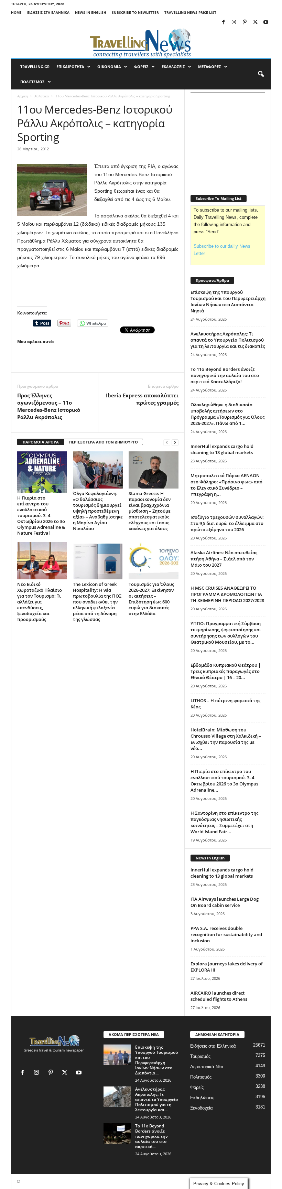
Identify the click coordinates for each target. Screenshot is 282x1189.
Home (16, 12)
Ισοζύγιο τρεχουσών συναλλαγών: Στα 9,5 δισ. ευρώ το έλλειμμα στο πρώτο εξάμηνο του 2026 (227, 523)
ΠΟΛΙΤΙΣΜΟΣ (32, 81)
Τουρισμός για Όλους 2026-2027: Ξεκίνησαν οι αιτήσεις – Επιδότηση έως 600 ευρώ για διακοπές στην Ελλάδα (151, 599)
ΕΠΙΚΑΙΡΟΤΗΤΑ (70, 66)
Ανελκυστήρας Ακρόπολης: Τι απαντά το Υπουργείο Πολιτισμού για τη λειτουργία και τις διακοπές (228, 340)
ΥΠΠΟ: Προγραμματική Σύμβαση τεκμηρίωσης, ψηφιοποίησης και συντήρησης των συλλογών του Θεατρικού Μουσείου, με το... (226, 632)
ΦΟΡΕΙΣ (141, 66)
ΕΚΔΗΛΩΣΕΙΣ (173, 66)
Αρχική (22, 96)
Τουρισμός (200, 1056)
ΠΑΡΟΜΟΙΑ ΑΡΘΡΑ (41, 441)
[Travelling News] (141, 43)
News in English (90, 12)
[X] (255, 23)
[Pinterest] (244, 23)
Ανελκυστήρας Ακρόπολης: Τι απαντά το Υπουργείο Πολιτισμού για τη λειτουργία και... (156, 1099)
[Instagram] (234, 23)
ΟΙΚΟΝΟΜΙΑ (109, 66)
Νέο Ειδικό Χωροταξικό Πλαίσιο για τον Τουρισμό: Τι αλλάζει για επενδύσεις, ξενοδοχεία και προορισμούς (39, 601)
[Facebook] (223, 23)
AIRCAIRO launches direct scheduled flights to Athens (219, 996)
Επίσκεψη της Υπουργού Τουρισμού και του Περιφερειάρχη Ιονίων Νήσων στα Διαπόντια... (156, 1060)
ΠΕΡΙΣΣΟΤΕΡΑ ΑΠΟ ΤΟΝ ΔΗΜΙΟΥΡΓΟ (103, 441)
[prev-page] (166, 442)
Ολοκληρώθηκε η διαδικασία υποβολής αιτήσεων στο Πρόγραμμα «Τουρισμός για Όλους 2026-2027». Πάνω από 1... (227, 413)
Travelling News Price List (190, 12)
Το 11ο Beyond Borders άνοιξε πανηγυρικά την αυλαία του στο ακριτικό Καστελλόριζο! (225, 375)
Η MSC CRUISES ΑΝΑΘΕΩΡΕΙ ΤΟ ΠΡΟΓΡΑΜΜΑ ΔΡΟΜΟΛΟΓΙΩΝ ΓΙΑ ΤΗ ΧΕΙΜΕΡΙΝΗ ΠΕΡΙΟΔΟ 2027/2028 (227, 594)
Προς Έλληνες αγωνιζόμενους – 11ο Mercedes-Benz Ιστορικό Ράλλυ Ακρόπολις (48, 406)
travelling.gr (35, 66)
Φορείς (197, 1087)
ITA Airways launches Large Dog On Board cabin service (225, 902)
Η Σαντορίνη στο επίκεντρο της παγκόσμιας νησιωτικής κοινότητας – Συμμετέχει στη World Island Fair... (224, 822)
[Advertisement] (98, 288)
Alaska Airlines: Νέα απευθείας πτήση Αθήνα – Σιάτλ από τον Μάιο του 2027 (224, 558)
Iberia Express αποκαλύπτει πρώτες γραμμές (142, 399)
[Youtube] (266, 23)
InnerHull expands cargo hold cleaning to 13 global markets (222, 449)
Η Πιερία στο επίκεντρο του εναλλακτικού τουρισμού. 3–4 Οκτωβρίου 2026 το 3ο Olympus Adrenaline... (224, 780)
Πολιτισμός (200, 1077)
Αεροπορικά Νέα (207, 1066)
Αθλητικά (41, 96)
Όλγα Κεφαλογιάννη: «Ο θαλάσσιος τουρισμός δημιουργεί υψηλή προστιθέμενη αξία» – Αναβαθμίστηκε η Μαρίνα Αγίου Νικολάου (98, 511)
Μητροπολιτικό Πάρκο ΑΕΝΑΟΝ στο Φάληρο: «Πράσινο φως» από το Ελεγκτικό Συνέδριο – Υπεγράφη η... (226, 484)
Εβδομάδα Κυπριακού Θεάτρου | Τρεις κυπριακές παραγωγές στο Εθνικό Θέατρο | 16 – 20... (226, 671)
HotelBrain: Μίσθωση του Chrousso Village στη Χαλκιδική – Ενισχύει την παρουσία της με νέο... (226, 739)
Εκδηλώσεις (202, 1097)
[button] (260, 74)
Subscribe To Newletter (135, 12)
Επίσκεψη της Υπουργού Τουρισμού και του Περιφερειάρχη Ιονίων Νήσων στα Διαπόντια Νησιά (228, 301)
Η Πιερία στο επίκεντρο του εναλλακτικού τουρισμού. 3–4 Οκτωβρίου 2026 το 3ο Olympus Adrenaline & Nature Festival (41, 515)
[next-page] (175, 442)
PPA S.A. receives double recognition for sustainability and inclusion (226, 934)
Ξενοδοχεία (201, 1108)
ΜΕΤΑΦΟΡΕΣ (209, 66)
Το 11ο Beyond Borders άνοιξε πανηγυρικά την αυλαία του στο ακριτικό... (151, 1136)
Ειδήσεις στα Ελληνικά (48, 12)
